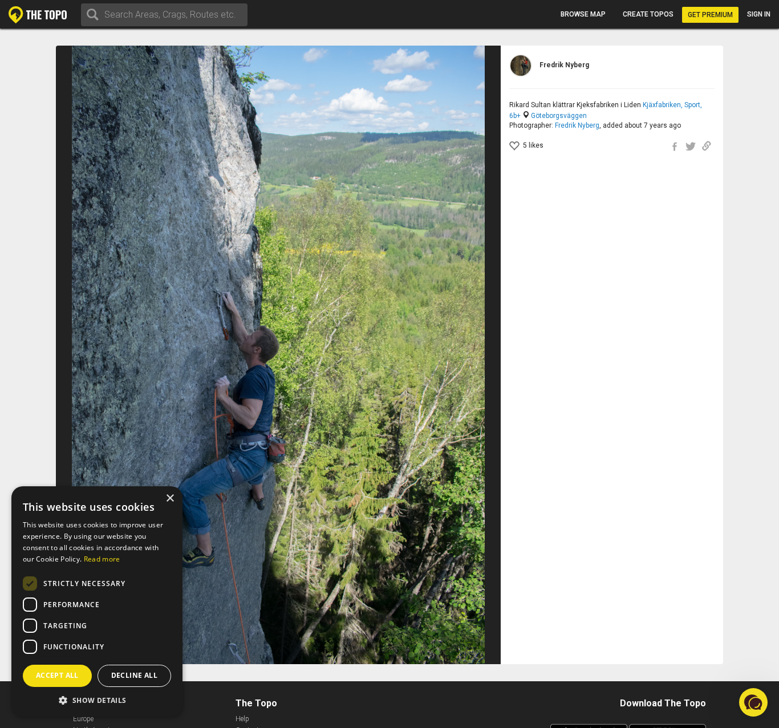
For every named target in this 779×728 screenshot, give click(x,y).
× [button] (169, 498)
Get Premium (710, 15)
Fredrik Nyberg (577, 125)
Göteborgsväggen (559, 116)
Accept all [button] (57, 675)
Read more (102, 559)
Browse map (583, 14)
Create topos (648, 14)
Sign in (758, 14)
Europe (83, 719)
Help (242, 719)
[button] (97, 699)
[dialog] (96, 601)
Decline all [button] (134, 675)
